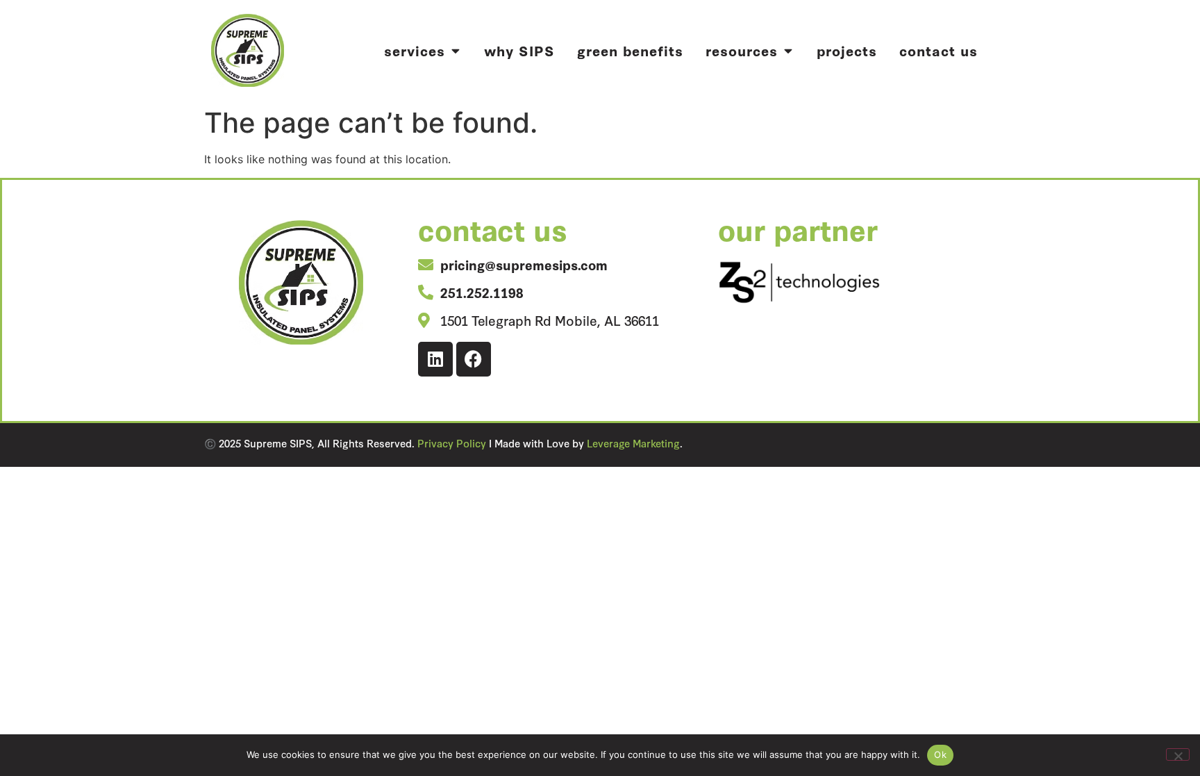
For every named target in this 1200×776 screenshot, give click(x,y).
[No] (1178, 754)
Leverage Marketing (633, 443)
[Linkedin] (435, 359)
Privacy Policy (451, 443)
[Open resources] (787, 50)
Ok (940, 754)
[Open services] (455, 50)
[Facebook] (473, 359)
